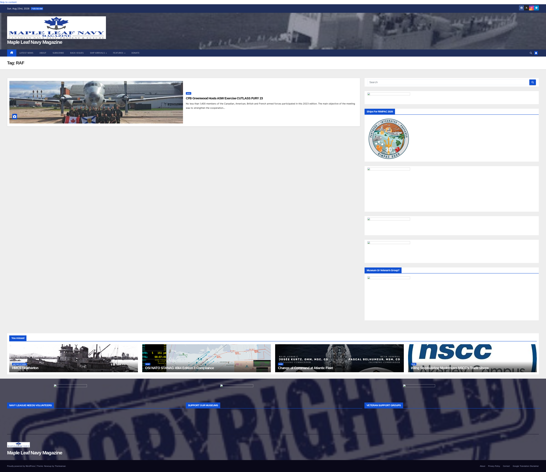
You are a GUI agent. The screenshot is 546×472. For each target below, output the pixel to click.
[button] (531, 53)
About (43, 53)
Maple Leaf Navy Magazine (34, 42)
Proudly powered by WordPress (21, 466)
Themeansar (60, 466)
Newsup (47, 466)
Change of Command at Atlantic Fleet (305, 368)
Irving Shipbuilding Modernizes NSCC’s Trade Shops (450, 368)
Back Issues (77, 53)
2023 (188, 93)
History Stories (19, 364)
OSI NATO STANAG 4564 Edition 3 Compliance (179, 368)
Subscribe (58, 53)
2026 (148, 364)
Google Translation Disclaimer (526, 466)
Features (118, 53)
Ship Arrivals (98, 53)
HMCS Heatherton (25, 368)
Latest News (26, 53)
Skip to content (8, 2)
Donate (135, 53)
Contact (506, 466)
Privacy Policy (494, 466)
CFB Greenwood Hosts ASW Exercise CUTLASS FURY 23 (224, 98)
